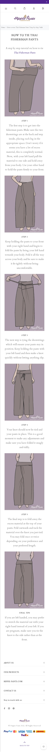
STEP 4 (24, 425)
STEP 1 (24, 121)
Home (3, 27)
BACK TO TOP (24, 746)
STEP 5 (24, 514)
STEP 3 (24, 335)
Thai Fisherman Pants (24, 52)
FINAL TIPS (24, 613)
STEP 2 (24, 237)
